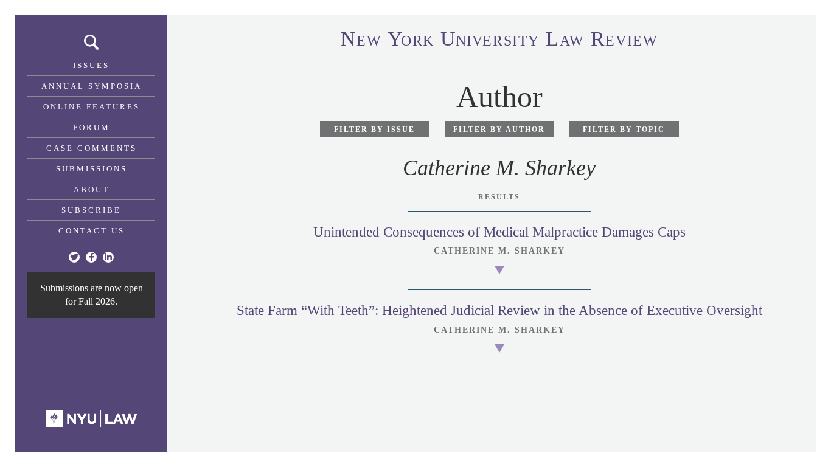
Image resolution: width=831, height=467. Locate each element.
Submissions (91, 168)
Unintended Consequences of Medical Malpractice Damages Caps (499, 232)
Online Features (91, 106)
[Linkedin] (108, 257)
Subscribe (91, 210)
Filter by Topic (624, 129)
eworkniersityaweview (499, 41)
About (92, 189)
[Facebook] (91, 257)
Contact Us (91, 230)
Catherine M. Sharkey (499, 250)
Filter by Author (499, 129)
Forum (91, 127)
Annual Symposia (91, 86)
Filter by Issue (374, 129)
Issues (91, 65)
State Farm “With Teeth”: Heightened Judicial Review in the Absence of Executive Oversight (499, 310)
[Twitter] (74, 257)
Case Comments (91, 148)
